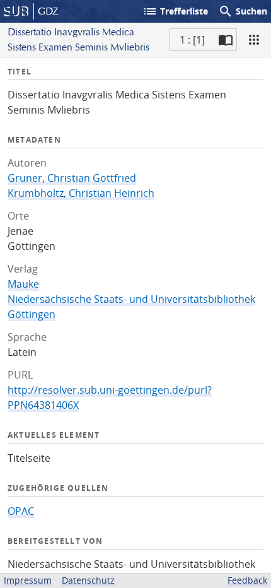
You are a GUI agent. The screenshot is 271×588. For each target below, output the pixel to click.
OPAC (21, 511)
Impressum (28, 580)
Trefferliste (175, 11)
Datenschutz (88, 580)
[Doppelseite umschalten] (225, 39)
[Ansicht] (254, 39)
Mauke (23, 284)
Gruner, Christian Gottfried (72, 178)
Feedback (247, 580)
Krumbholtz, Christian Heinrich (81, 193)
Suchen (242, 11)
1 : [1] (192, 40)
